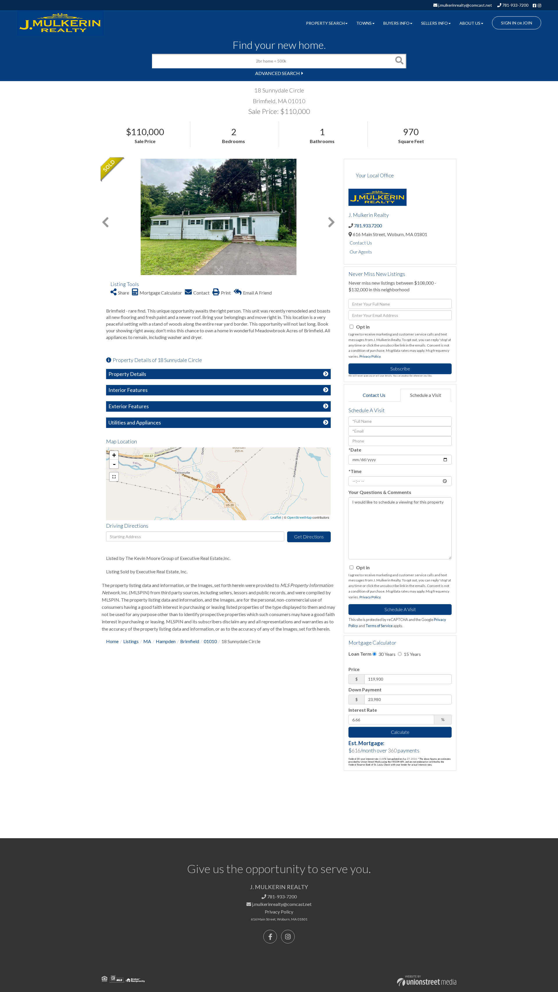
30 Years (387, 654)
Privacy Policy (370, 356)
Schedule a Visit (425, 395)
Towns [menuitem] (364, 23)
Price (354, 669)
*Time (355, 471)
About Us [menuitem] (469, 23)
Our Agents (361, 251)
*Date (354, 449)
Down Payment (365, 689)
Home (112, 641)
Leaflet (276, 517)
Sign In (508, 22)
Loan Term (359, 653)
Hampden (166, 641)
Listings (131, 641)
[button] (399, 61)
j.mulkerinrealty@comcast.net (464, 5)
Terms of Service (379, 625)
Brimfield (189, 641)
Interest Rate (362, 710)
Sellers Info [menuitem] (434, 23)
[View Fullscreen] (114, 476)
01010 (210, 641)
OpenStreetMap (299, 517)
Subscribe (400, 368)
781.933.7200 (368, 225)
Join (527, 22)
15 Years (412, 654)
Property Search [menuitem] (325, 23)
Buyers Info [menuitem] (396, 23)
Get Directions (309, 536)
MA (147, 641)
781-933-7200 (514, 5)
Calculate (400, 732)
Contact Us (361, 242)
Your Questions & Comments (379, 492)
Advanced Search (277, 73)
